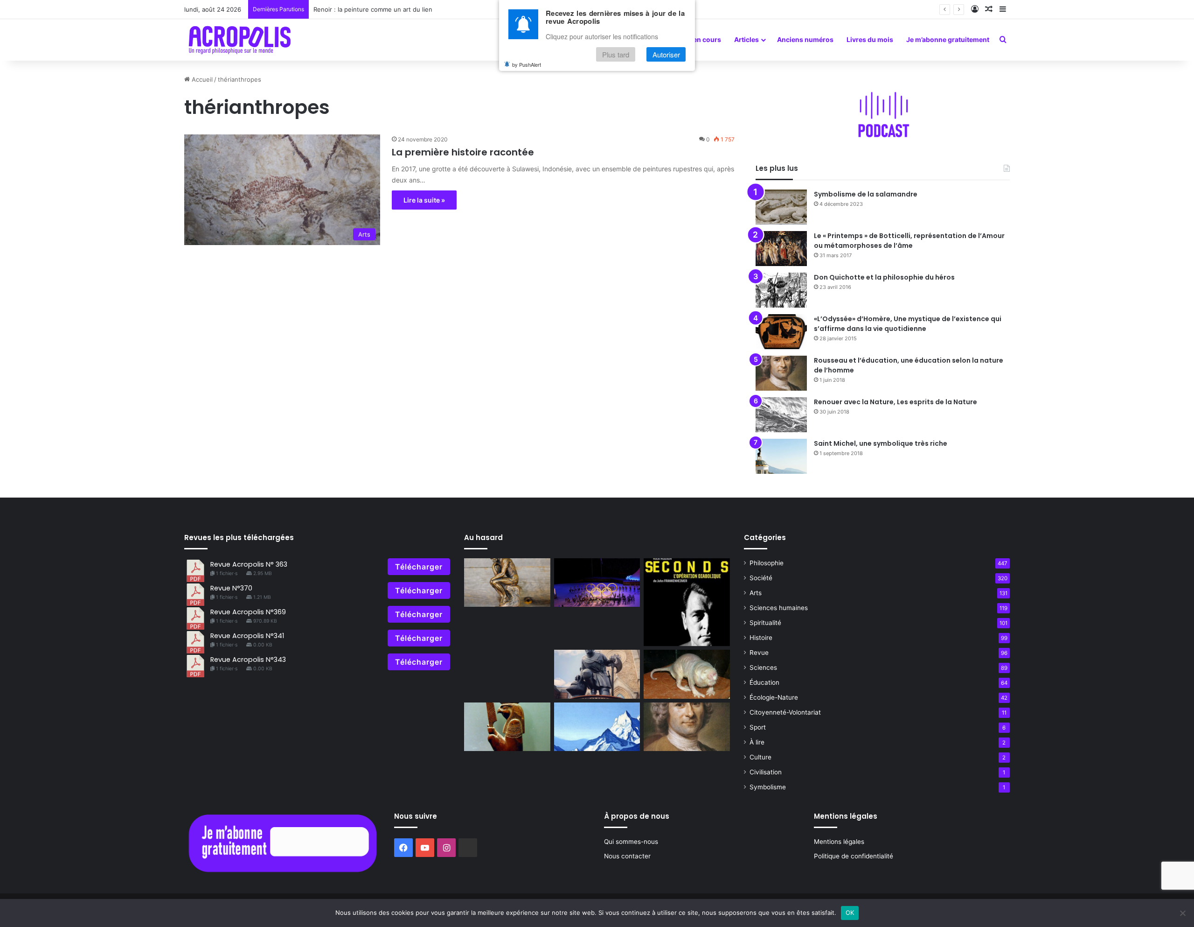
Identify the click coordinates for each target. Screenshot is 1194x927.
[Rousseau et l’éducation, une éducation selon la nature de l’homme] (781, 373)
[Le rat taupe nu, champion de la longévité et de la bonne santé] (687, 674)
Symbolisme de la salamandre (865, 194)
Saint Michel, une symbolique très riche (880, 443)
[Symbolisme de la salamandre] (781, 207)
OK (850, 912)
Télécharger (419, 566)
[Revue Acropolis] (239, 39)
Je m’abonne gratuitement (947, 39)
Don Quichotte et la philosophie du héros (884, 277)
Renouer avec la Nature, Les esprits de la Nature (895, 402)
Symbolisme (768, 787)
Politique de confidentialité (853, 856)
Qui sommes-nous (631, 841)
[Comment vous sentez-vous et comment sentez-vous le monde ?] (597, 726)
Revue (759, 652)
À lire (757, 742)
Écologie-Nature (774, 697)
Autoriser (666, 54)
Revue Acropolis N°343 (248, 659)
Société (761, 578)
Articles (746, 39)
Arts (756, 593)
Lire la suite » (424, 200)
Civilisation (766, 772)
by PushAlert (526, 64)
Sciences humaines (779, 607)
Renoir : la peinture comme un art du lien (372, 9)
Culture (760, 757)
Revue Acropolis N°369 (248, 612)
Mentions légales (839, 841)
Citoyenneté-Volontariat (785, 712)
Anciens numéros (805, 39)
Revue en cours (696, 39)
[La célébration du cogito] (507, 582)
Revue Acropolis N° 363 (248, 564)
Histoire (761, 637)
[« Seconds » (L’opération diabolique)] (687, 602)
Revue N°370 (231, 588)
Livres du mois (870, 39)
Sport (758, 727)
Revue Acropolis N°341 (247, 635)
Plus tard (615, 54)
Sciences (763, 667)
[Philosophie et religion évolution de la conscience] (507, 726)
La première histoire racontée (463, 152)
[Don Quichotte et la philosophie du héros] (781, 290)
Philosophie (767, 563)
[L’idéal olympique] (597, 582)
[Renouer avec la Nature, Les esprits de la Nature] (781, 414)
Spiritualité (765, 622)
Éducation (764, 682)
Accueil (201, 79)
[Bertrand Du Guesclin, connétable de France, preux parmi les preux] (597, 674)
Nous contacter (627, 856)
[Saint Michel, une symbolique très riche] (781, 456)
